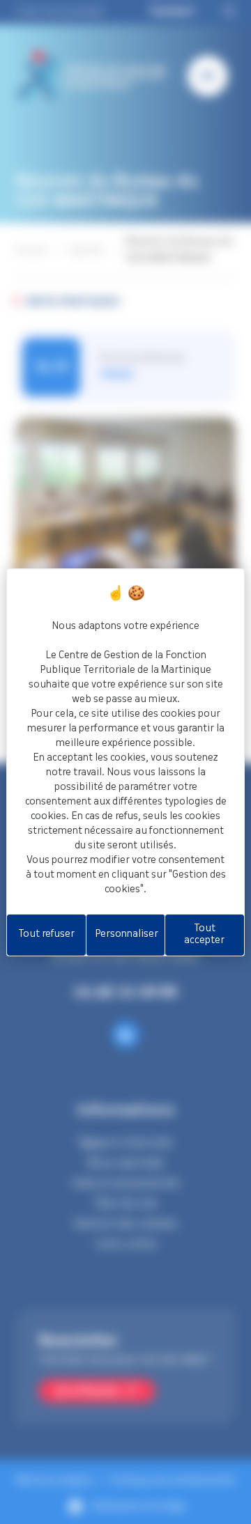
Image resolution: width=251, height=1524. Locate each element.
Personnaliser (126, 934)
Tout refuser (46, 934)
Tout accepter (204, 935)
